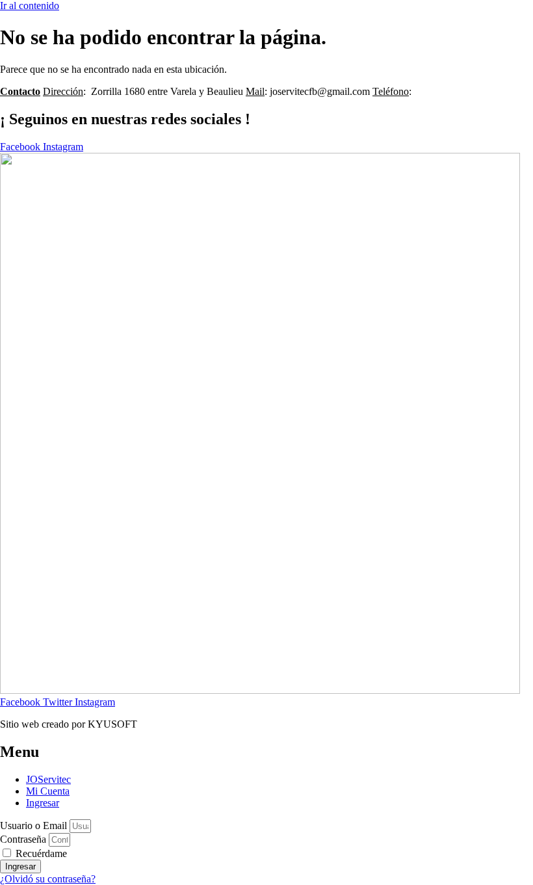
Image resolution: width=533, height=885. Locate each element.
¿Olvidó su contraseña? (48, 878)
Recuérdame (40, 853)
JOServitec (48, 779)
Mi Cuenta (48, 791)
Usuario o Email (33, 825)
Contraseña (23, 839)
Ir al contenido (29, 5)
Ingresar (42, 802)
